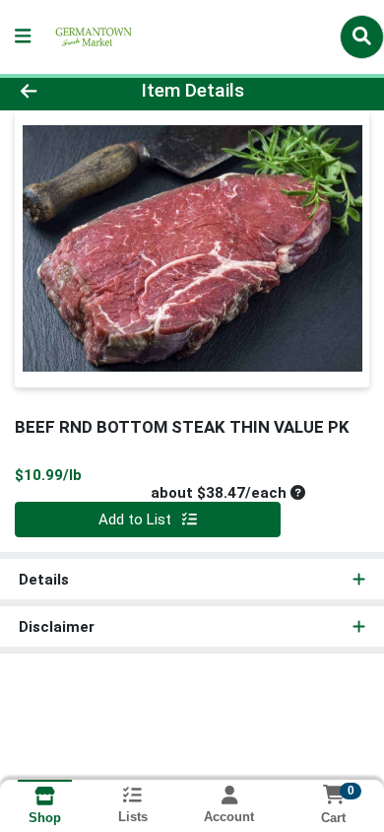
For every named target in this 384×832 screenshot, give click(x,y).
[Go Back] (59, 91)
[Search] (361, 36)
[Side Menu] (23, 37)
